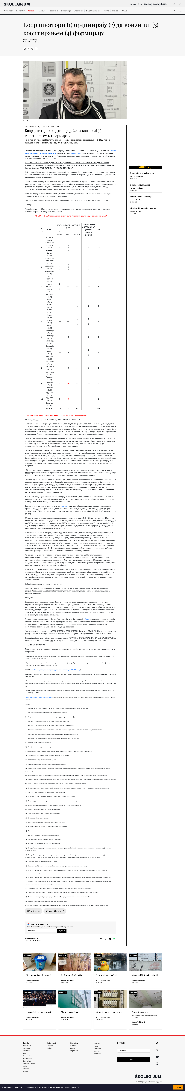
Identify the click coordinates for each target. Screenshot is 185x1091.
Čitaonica (147, 4)
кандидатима (76, 153)
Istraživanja (66, 11)
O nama (73, 1046)
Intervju (42, 11)
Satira (106, 11)
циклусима (64, 506)
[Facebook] (157, 1045)
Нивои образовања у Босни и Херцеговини (39, 697)
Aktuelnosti (8, 11)
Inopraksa (78, 11)
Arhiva (124, 11)
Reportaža (53, 11)
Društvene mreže (93, 11)
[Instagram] (157, 1066)
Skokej (49, 1048)
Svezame (50, 1046)
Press (140, 4)
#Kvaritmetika (33, 911)
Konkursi (133, 4)
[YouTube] (157, 1059)
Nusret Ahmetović (30, 40)
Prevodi (115, 11)
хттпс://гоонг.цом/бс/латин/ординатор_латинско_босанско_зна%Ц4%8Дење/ (55, 670)
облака (86, 619)
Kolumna (32, 11)
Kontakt (73, 1048)
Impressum (74, 1051)
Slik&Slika (163, 4)
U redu (178, 1087)
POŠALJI (133, 1060)
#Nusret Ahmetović (55, 911)
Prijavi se (62, 931)
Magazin (155, 4)
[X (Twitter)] (157, 1052)
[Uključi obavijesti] (182, 4)
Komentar (20, 11)
